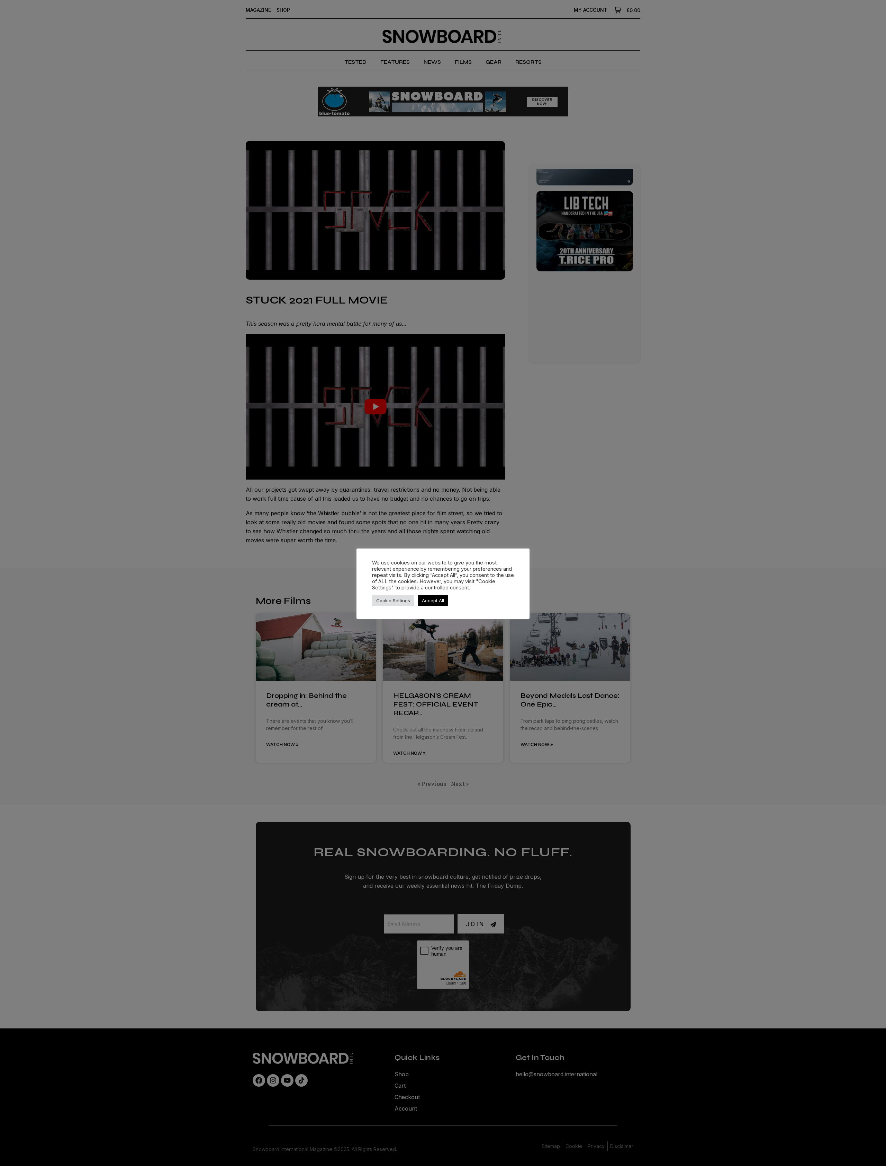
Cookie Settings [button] (393, 600)
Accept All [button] (433, 600)
